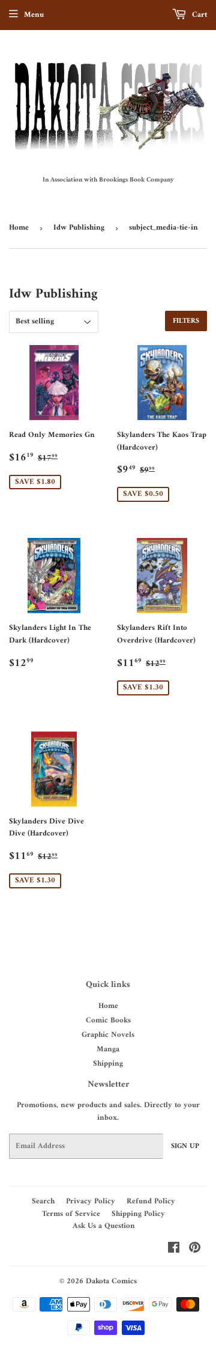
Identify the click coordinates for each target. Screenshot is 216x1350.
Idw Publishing (78, 227)
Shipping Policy (138, 1214)
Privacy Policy (90, 1201)
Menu (34, 15)
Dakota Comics (111, 1281)
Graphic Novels (108, 1035)
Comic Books (108, 1020)
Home (19, 227)
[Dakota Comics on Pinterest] (194, 1250)
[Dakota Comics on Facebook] (173, 1250)
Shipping (108, 1064)
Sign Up (185, 1146)
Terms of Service (71, 1214)
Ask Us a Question (104, 1226)
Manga (108, 1049)
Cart (198, 15)
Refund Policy (151, 1201)
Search (43, 1201)
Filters (186, 321)
